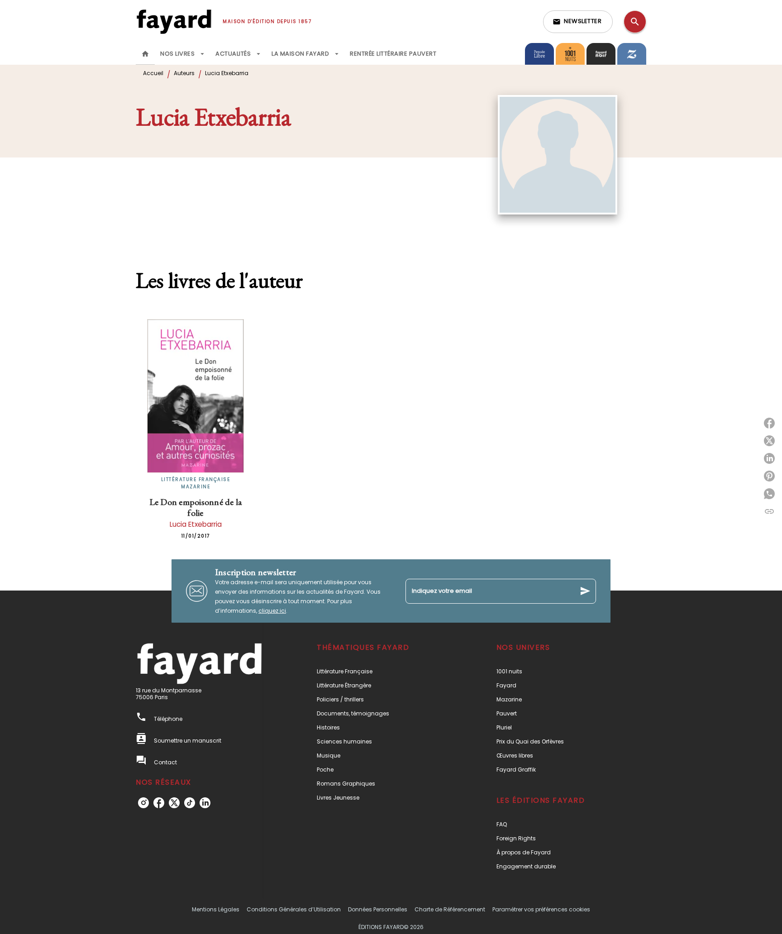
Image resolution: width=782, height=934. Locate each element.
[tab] (145, 54)
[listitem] (143, 802)
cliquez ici (272, 611)
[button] (578, 21)
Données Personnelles (377, 909)
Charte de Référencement (450, 909)
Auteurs (184, 73)
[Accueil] (174, 21)
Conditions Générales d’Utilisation (294, 909)
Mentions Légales (215, 909)
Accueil (153, 73)
